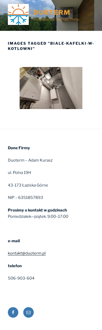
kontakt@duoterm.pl (27, 253)
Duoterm (51, 12)
